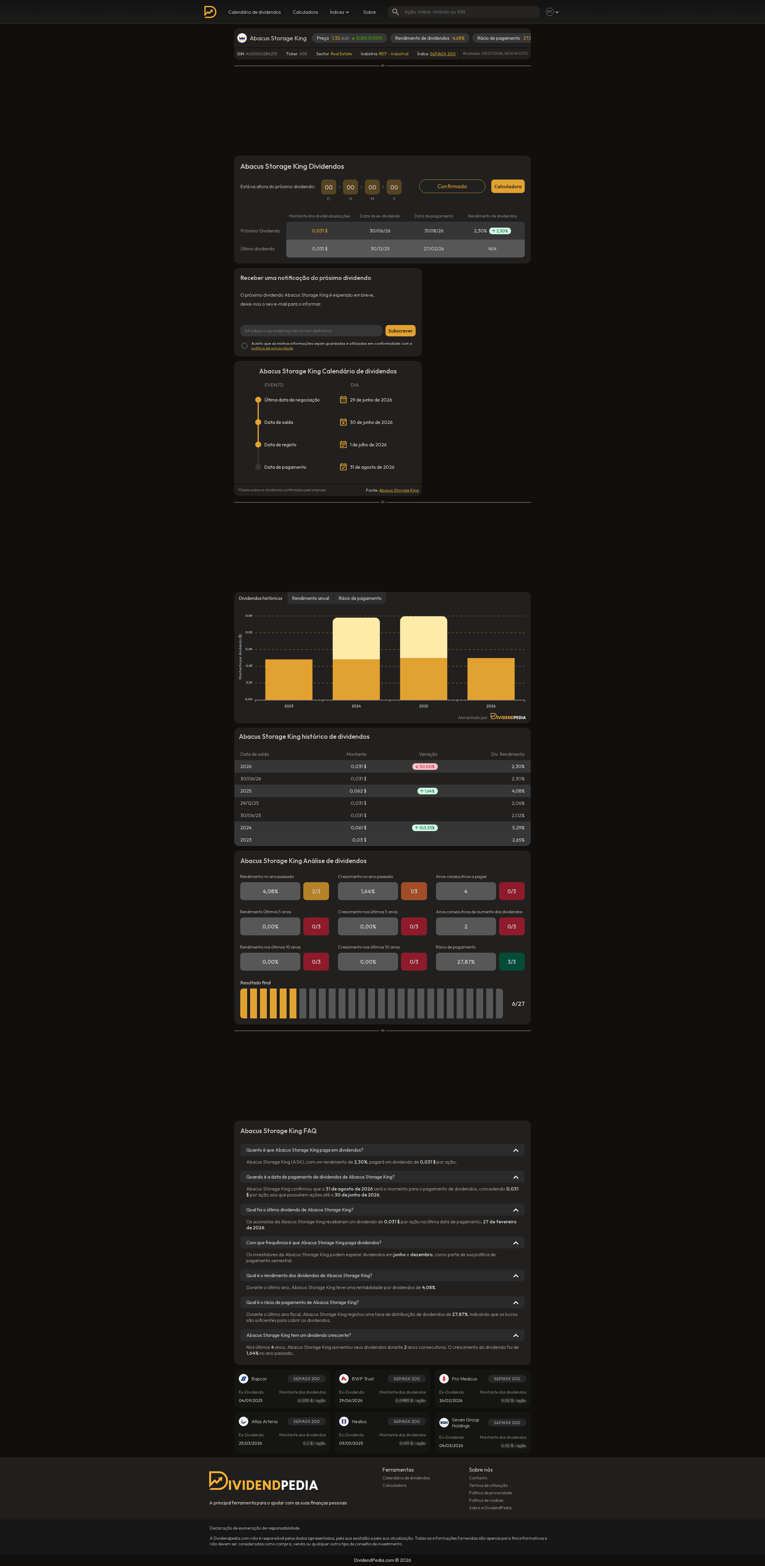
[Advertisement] (382, 109)
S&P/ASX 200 (443, 53)
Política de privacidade (490, 1492)
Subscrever (400, 331)
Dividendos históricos (260, 598)
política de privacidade (272, 348)
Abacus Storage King (399, 490)
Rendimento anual (310, 598)
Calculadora (305, 12)
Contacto (478, 1478)
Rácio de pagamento (360, 598)
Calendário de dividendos (254, 12)
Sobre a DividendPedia (490, 1507)
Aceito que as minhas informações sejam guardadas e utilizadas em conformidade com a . (331, 345)
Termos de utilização (488, 1485)
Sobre (369, 12)
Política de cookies (486, 1500)
